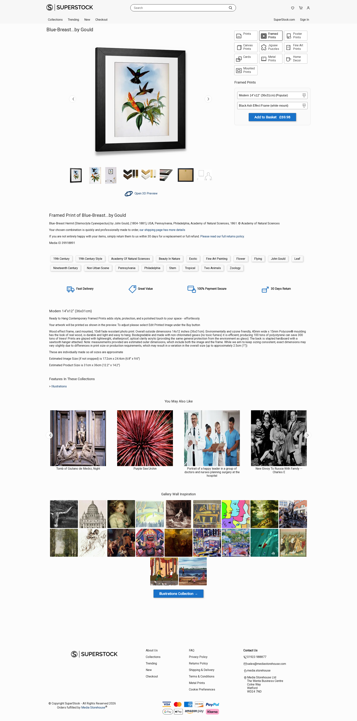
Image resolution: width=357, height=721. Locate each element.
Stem (172, 268)
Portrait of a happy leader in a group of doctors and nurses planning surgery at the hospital (212, 472)
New (87, 19)
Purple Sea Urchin (145, 468)
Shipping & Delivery (201, 670)
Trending (73, 19)
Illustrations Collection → (178, 593)
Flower (240, 258)
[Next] (208, 99)
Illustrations (59, 386)
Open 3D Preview (145, 193)
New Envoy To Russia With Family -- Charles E (278, 470)
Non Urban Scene (98, 268)
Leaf (297, 258)
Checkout (101, 19)
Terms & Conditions (201, 676)
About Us (152, 650)
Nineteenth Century (65, 268)
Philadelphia (152, 268)
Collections (55, 19)
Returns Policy (198, 663)
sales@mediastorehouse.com (266, 664)
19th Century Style (90, 258)
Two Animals (212, 268)
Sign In (304, 19)
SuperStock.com (284, 19)
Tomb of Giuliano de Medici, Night (78, 468)
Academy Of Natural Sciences (130, 258)
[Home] (69, 12)
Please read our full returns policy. (222, 236)
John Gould (278, 258)
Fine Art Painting (216, 258)
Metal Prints (197, 683)
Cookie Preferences (202, 689)
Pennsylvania (126, 268)
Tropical (190, 268)
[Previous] (72, 99)
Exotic (193, 258)
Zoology (235, 268)
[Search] (230, 8)
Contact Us (250, 650)
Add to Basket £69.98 (272, 117)
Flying (258, 258)
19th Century (61, 258)
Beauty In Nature (169, 258)
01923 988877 (256, 657)
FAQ (191, 650)
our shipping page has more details (162, 230)
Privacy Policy (198, 657)
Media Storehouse (93, 707)
